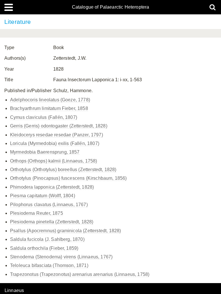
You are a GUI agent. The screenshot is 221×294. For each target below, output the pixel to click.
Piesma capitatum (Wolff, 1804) (42, 195)
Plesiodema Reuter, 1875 (36, 213)
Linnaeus (14, 290)
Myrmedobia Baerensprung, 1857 (45, 152)
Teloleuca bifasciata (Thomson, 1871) (49, 265)
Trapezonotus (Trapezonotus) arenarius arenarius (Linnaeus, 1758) (79, 274)
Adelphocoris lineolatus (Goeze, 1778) (50, 99)
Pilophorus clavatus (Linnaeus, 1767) (49, 204)
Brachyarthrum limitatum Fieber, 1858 (49, 108)
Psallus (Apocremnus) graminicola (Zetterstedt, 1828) (65, 230)
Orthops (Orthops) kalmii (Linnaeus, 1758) (53, 160)
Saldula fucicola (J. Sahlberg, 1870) (47, 239)
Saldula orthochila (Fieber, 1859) (44, 248)
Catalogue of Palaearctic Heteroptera (110, 7)
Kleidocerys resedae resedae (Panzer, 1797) (56, 134)
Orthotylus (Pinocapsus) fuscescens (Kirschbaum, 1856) (68, 178)
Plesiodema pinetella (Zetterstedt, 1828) (51, 221)
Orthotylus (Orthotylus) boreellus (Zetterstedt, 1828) (63, 169)
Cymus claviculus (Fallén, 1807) (43, 117)
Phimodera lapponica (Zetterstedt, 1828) (52, 187)
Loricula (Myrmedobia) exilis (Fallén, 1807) (54, 143)
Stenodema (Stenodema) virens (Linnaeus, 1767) (61, 256)
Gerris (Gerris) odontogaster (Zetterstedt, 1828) (58, 125)
